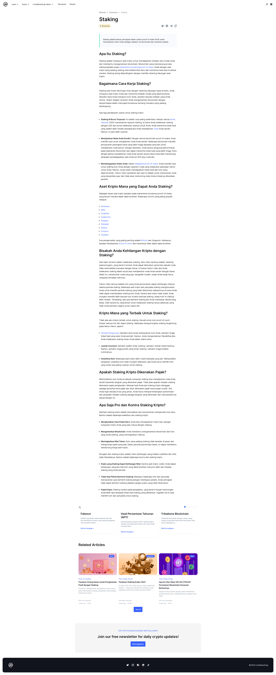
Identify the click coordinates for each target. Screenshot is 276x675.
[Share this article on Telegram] (171, 26)
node (156, 129)
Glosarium (113, 12)
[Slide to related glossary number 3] (192, 507)
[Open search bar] (267, 4)
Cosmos (104, 231)
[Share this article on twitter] (162, 26)
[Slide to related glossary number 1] (187, 507)
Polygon (104, 220)
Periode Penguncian (110, 333)
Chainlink (105, 213)
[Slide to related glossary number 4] (194, 507)
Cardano (105, 235)
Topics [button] (24, 4)
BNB (103, 210)
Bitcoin (144, 240)
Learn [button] (14, 4)
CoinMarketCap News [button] (42, 4)
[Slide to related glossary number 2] (189, 507)
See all (138, 609)
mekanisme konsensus (129, 67)
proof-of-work (125, 243)
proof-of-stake (146, 67)
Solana (104, 228)
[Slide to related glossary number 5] (197, 507)
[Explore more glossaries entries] (79, 507)
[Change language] (271, 4)
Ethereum (105, 206)
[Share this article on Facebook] (167, 26)
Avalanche (105, 217)
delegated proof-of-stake (146, 164)
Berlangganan (138, 644)
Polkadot (105, 224)
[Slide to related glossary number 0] (185, 507)
